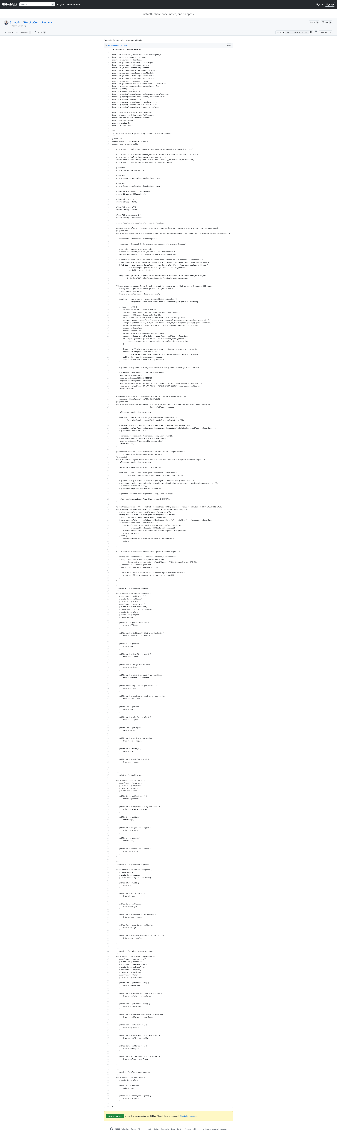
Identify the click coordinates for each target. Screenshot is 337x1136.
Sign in (319, 4)
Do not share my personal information (213, 1129)
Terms (133, 1129)
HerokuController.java (38, 22)
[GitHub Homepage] (111, 1129)
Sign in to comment (188, 1116)
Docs (173, 1129)
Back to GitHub (73, 4)
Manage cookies (191, 1129)
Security (148, 1129)
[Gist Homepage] (9, 4)
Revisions (24, 32)
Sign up (330, 4)
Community (165, 1129)
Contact (180, 1129)
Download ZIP (326, 32)
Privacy (140, 1129)
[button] (311, 32)
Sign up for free (115, 1116)
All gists (60, 4)
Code (10, 32)
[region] (168, 578)
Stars (41, 32)
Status (156, 1129)
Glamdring (15, 22)
